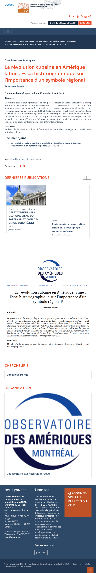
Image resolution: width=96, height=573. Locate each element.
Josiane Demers (14, 230)
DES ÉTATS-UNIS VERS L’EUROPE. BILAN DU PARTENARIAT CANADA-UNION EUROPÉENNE (23, 217)
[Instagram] (81, 16)
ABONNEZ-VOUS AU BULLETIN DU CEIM (77, 499)
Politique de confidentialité (80, 564)
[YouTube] (77, 16)
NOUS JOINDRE (15, 490)
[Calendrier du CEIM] (85, 16)
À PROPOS (41, 490)
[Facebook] (69, 16)
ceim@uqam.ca (12, 537)
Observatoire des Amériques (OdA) (28, 474)
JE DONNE (85, 23)
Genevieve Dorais (14, 86)
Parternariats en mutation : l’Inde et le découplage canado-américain (69, 227)
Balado (54, 221)
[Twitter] (73, 16)
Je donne (41, 552)
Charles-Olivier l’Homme (61, 235)
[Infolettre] (89, 16)
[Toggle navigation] (8, 31)
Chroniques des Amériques (19, 60)
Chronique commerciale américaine (21, 209)
